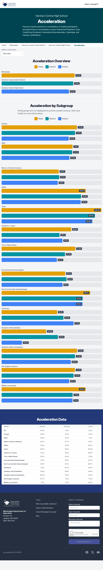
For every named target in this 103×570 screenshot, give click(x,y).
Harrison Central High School (60, 45)
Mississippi (14, 45)
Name (74, 504)
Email (74, 512)
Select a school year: (9, 50)
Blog (37, 516)
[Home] (9, 4)
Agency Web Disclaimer (44, 508)
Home (4, 45)
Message (76, 519)
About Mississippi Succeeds (46, 512)
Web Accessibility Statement (46, 504)
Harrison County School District (33, 45)
